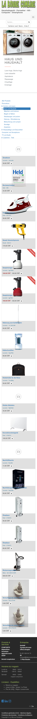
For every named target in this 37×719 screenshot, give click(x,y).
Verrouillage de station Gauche (13, 625)
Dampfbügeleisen (9, 213)
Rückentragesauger (9, 570)
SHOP (3, 655)
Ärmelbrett (6, 158)
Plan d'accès (26, 659)
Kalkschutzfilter (8, 350)
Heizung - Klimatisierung (12, 119)
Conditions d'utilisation (25, 715)
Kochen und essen (9, 106)
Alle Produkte (6, 101)
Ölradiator (6, 515)
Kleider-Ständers (8, 405)
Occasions (5, 651)
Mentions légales (25, 713)
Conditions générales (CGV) (10, 713)
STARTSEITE (6, 647)
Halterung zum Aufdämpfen (12, 323)
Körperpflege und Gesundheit (13, 130)
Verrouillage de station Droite (13, 598)
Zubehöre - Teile (8, 138)
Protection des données (9, 715)
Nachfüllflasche (8, 460)
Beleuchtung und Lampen (12, 122)
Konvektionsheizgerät (10, 433)
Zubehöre (7, 127)
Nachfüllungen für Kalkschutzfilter (15, 488)
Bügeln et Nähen (9, 114)
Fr (30, 706)
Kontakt (22, 645)
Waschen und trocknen (11, 111)
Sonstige (7, 124)
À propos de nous (25, 647)
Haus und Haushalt (10, 109)
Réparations (6, 649)
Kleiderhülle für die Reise (11, 378)
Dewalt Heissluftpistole (11, 240)
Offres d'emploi (25, 649)
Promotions (5, 103)
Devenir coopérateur (8, 659)
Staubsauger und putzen (12, 116)
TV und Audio (6, 135)
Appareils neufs (7, 653)
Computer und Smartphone (11, 132)
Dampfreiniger (8, 268)
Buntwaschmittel (8, 185)
